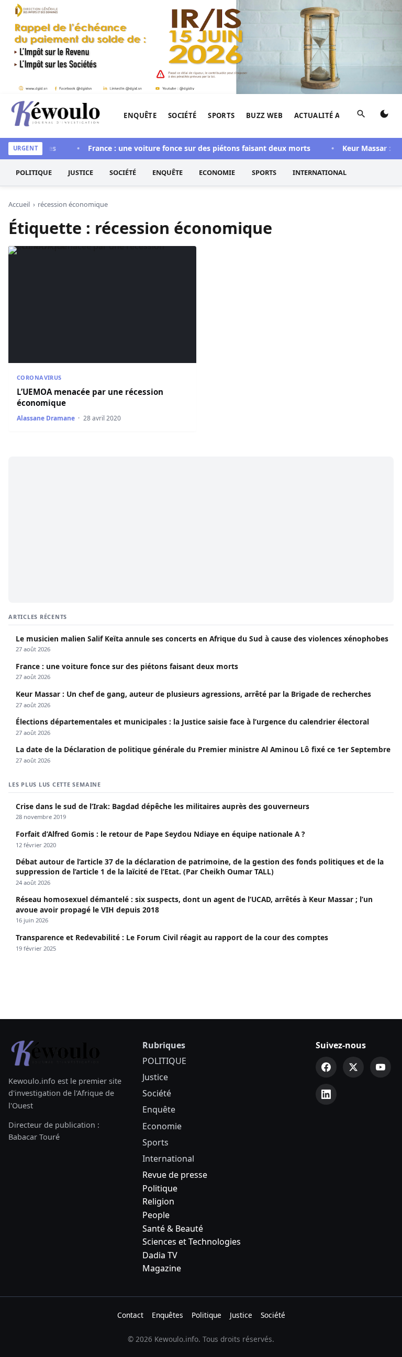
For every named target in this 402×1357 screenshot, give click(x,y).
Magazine (161, 1268)
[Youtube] (380, 1067)
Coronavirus (39, 377)
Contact (130, 1315)
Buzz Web (264, 115)
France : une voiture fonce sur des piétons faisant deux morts (189, 148)
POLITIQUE (34, 172)
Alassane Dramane (46, 418)
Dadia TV (159, 1255)
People (156, 1215)
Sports (221, 115)
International (320, 172)
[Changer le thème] (384, 115)
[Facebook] (326, 1067)
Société (182, 115)
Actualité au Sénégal (336, 115)
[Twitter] (353, 1067)
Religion (158, 1201)
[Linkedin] (326, 1094)
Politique (159, 1188)
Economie (217, 172)
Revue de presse (174, 1174)
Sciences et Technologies (191, 1241)
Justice (80, 172)
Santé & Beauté (172, 1228)
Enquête (140, 115)
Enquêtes (167, 1315)
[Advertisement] (201, 530)
